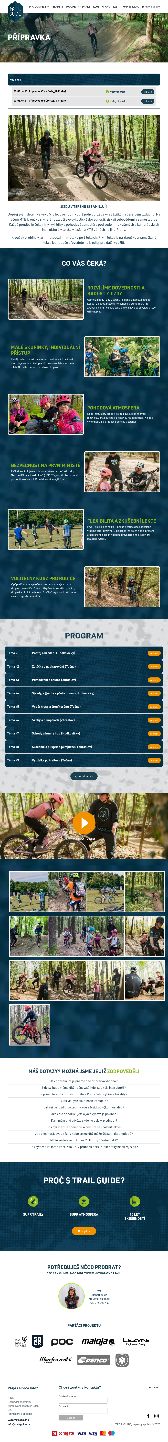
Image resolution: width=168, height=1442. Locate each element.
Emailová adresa (67, 1396)
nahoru (155, 1387)
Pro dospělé (38, 6)
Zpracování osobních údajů (23, 1405)
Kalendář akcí (152, 6)
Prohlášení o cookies (20, 1413)
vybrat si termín (84, 776)
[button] (84, 1081)
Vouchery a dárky (77, 6)
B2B (115, 6)
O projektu (84, 1231)
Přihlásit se (132, 6)
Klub (96, 6)
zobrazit (148, 91)
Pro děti (57, 6)
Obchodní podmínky (19, 1402)
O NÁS (106, 6)
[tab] (84, 1081)
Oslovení (63, 1406)
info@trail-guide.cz (19, 1424)
